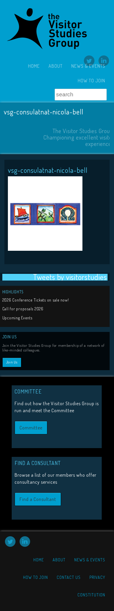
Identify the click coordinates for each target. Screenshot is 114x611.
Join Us (12, 362)
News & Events (88, 66)
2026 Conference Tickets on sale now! (35, 299)
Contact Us (69, 577)
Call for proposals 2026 (23, 308)
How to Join (91, 80)
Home (34, 66)
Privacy (97, 577)
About (56, 66)
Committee (31, 428)
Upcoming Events (17, 317)
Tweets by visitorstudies (70, 277)
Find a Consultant (38, 499)
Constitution (91, 594)
